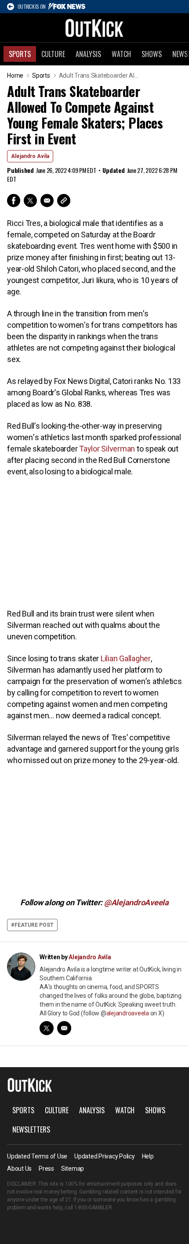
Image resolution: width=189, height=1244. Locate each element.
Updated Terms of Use (37, 1156)
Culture (53, 54)
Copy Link (63, 200)
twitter (47, 1028)
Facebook (13, 200)
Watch (121, 54)
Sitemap (72, 1168)
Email (47, 200)
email (64, 1028)
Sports (20, 54)
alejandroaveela (127, 1013)
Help (148, 1156)
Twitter (30, 200)
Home (15, 75)
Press (46, 1168)
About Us (19, 1168)
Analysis (88, 54)
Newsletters (31, 1129)
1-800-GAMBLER (93, 1208)
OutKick (94, 27)
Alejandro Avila (30, 156)
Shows (152, 54)
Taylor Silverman (107, 448)
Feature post (34, 925)
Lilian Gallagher (126, 658)
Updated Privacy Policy (104, 1156)
